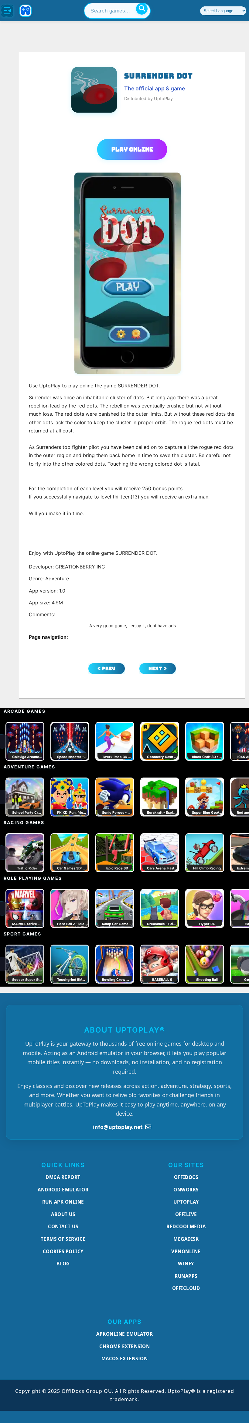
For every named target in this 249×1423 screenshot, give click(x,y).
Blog (63, 1263)
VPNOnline (186, 1251)
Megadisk (186, 1239)
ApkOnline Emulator (124, 1334)
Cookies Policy (63, 1251)
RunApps (186, 1276)
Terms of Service (63, 1239)
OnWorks (186, 1190)
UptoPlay (186, 1202)
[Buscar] (142, 9)
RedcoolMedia (186, 1226)
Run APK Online (63, 1202)
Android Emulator (63, 1190)
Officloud (186, 1288)
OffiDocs (186, 1177)
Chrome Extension (124, 1346)
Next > (157, 668)
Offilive (186, 1214)
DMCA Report (63, 1177)
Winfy (186, 1263)
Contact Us (63, 1226)
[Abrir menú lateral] (7, 11)
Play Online (132, 149)
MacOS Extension (124, 1358)
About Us (63, 1214)
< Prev (106, 668)
